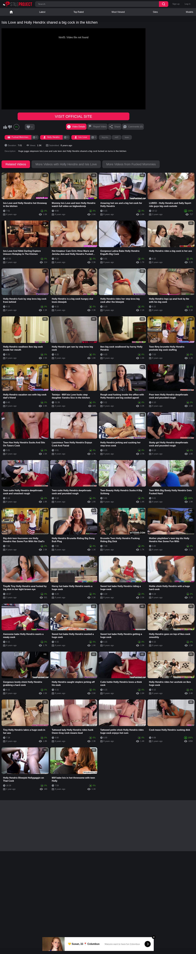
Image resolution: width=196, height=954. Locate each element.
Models (189, 12)
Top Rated (79, 12)
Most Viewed (118, 12)
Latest (42, 12)
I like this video (5, 127)
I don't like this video (10, 127)
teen (127, 137)
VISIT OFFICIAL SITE (73, 116)
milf (116, 137)
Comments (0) (135, 126)
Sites (155, 12)
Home (11, 12)
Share (117, 126)
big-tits (105, 137)
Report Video (99, 126)
